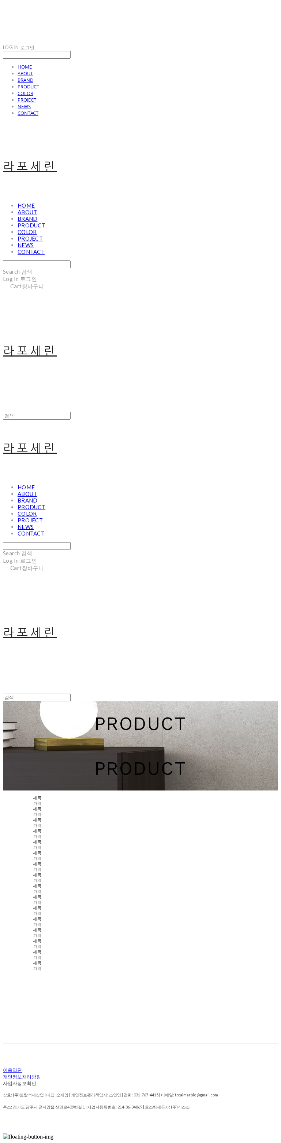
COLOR (25, 93)
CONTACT (28, 113)
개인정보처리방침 (22, 1077)
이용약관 (12, 1070)
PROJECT (27, 99)
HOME (25, 66)
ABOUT (25, 73)
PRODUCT (28, 86)
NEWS (24, 106)
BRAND (25, 80)
